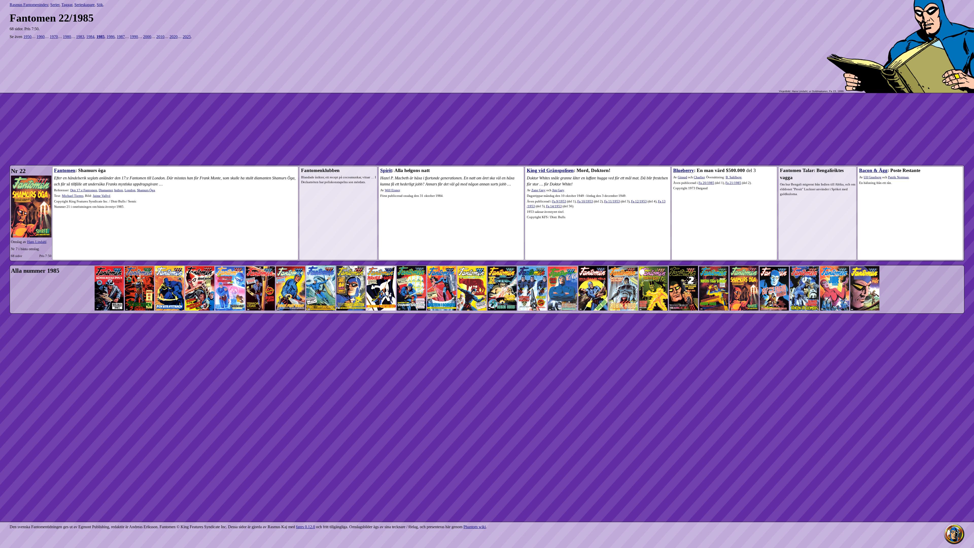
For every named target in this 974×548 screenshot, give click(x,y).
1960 (41, 37)
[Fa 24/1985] (804, 257)
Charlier (699, 177)
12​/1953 (639, 201)
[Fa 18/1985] (623, 257)
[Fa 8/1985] (320, 257)
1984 (90, 37)
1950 (27, 37)
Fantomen (64, 170)
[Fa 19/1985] (653, 257)
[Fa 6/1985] (260, 257)
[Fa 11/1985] (411, 257)
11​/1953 (612, 201)
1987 (121, 37)
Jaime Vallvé (101, 196)
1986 (111, 37)
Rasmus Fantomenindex (29, 5)
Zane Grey (538, 190)
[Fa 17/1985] (592, 257)
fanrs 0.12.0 (305, 527)
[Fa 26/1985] (864, 257)
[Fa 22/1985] (744, 257)
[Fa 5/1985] (230, 257)
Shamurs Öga (146, 190)
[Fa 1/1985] (109, 257)
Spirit (386, 170)
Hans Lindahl (36, 242)
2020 (173, 37)
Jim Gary (558, 190)
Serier (54, 5)
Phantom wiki (474, 527)
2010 (160, 37)
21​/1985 (733, 183)
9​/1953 (559, 201)
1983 (80, 37)
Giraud (682, 177)
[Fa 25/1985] (834, 257)
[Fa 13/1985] (471, 257)
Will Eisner (392, 190)
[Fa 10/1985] (381, 257)
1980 (67, 37)
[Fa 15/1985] (532, 257)
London (130, 190)
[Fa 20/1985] (683, 257)
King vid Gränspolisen (550, 170)
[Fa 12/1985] (441, 257)
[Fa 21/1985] (713, 257)
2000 (147, 37)
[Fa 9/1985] (351, 257)
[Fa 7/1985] (290, 257)
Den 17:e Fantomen (83, 190)
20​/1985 (706, 183)
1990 (134, 37)
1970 (54, 37)
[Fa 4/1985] (199, 257)
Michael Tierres (72, 196)
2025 (187, 37)
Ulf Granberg (872, 177)
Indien (118, 190)
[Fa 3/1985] (169, 257)
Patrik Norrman (898, 177)
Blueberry (683, 170)
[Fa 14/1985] (502, 257)
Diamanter (106, 190)
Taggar (66, 5)
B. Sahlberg (734, 177)
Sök (100, 5)
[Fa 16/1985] (562, 257)
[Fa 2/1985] (139, 257)
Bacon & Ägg (873, 170)
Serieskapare (84, 5)
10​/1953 (585, 201)
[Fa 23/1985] (774, 257)
